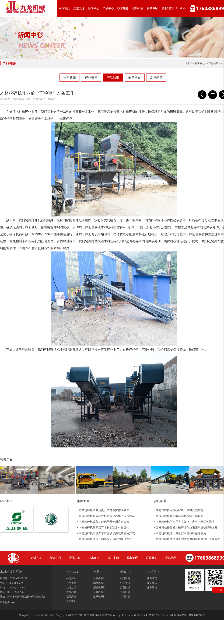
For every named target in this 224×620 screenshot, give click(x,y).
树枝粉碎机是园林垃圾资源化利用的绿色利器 (107, 516)
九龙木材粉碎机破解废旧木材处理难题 (179, 510)
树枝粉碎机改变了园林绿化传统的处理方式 (105, 539)
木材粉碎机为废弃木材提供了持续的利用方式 (107, 533)
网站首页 (64, 8)
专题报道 (134, 77)
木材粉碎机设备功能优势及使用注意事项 (104, 522)
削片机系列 (99, 582)
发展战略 (71, 592)
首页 (188, 63)
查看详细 (16, 525)
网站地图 (171, 558)
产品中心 (108, 8)
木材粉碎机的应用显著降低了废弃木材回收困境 (185, 522)
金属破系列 (99, 592)
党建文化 (71, 601)
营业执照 (171, 615)
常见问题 (156, 77)
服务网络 (152, 587)
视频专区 (152, 8)
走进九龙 (79, 8)
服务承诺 (152, 578)
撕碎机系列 (99, 587)
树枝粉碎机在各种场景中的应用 (202, 94)
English (181, 8)
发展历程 (71, 596)
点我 (219, 589)
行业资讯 (91, 77)
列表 (212, 94)
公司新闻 (69, 77)
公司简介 (71, 578)
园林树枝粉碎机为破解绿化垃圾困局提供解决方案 (186, 527)
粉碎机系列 (99, 578)
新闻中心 (93, 8)
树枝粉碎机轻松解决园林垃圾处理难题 (179, 516)
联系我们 (167, 8)
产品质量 (71, 582)
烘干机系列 (99, 596)
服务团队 (152, 582)
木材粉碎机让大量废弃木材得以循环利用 (181, 533)
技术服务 (123, 8)
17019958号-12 (154, 615)
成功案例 (137, 8)
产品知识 (113, 77)
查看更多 (5, 602)
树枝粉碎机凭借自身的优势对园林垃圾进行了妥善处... (189, 539)
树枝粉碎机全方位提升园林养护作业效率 (104, 510)
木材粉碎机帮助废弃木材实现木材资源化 (104, 527)
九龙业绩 (71, 587)
